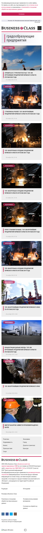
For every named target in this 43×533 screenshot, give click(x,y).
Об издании (26, 489)
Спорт (5, 451)
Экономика (9, 48)
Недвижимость (7, 442)
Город (25, 442)
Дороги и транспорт (29, 445)
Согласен (21, 14)
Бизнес (5, 445)
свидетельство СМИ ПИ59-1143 (15, 468)
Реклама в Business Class (9, 494)
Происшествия (7, 448)
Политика (6, 439)
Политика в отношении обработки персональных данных (9, 501)
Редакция (5, 489)
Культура (25, 448)
